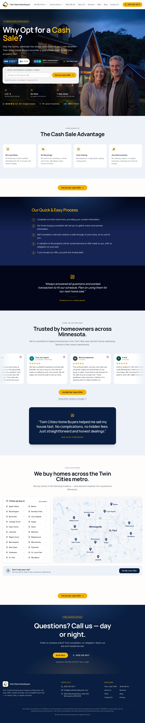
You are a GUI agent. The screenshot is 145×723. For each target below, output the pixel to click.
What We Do (70, 4)
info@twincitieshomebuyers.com (76, 690)
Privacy (122, 697)
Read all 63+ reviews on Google (71, 399)
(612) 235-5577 (134, 4)
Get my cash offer (63, 75)
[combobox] (28, 75)
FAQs (99, 4)
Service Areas (55, 4)
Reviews (91, 4)
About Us (81, 4)
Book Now (60, 655)
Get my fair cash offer (71, 188)
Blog (105, 4)
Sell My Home (39, 4)
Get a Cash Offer (110, 686)
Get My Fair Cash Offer (72, 392)
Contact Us (114, 4)
